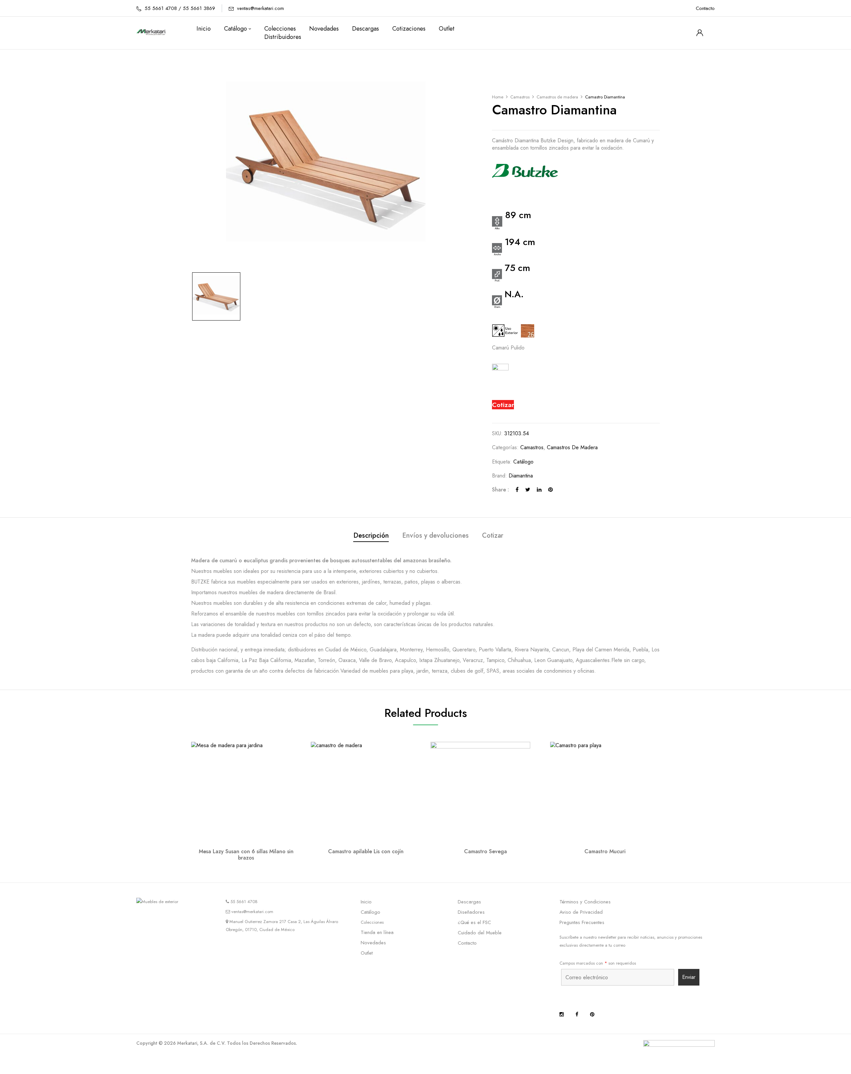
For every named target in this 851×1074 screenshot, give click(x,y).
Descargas (469, 901)
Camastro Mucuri (605, 851)
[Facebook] (517, 489)
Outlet (367, 953)
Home (497, 97)
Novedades (373, 942)
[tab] (371, 536)
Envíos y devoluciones (435, 535)
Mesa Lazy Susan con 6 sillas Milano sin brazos (246, 855)
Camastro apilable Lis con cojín (366, 851)
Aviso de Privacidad (581, 912)
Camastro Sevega (485, 851)
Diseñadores (471, 912)
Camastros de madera (557, 97)
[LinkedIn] (539, 489)
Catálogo (523, 462)
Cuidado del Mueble (480, 932)
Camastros (520, 97)
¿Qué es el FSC (474, 922)
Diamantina (521, 475)
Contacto (705, 8)
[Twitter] (527, 489)
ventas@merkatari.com (260, 8)
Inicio (366, 901)
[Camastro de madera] (216, 296)
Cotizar (503, 404)
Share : (500, 489)
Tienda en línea (377, 932)
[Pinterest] (550, 489)
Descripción (371, 535)
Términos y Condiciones (585, 901)
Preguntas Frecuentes (581, 922)
